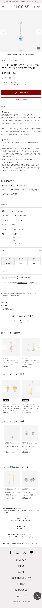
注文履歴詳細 (22, 283)
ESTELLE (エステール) (9, 60)
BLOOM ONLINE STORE (8, 508)
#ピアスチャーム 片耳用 (9, 194)
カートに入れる (23, 92)
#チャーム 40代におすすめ (30, 190)
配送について (5, 302)
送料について (5, 305)
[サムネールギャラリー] (38, 50)
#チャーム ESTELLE (8, 185)
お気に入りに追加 (21, 100)
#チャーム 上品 (22, 185)
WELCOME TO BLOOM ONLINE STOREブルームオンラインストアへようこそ (21, 535)
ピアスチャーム (17, 220)
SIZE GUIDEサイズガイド (21, 527)
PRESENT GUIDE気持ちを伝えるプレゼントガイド (21, 519)
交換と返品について (7, 309)
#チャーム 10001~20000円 (10, 190)
